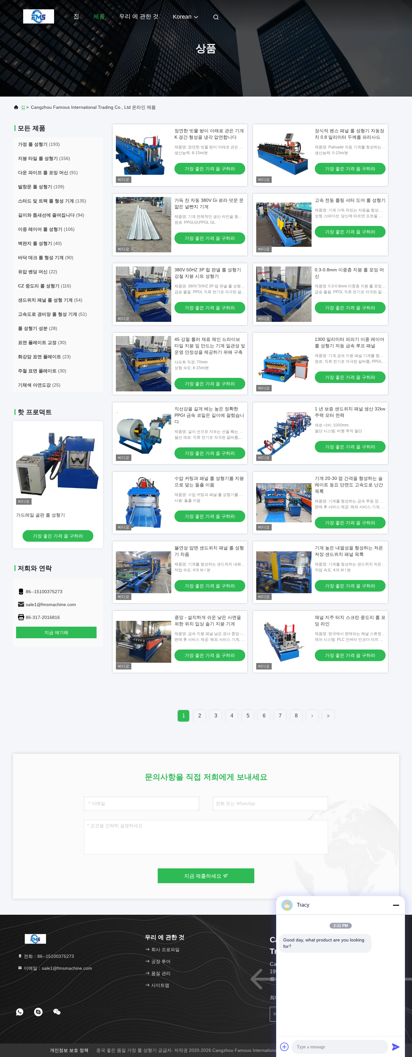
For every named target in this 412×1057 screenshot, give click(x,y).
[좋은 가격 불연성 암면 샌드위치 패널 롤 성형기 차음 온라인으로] (143, 572)
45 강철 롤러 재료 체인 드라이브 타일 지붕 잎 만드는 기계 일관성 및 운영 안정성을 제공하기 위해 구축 (209, 346)
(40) (40, 243)
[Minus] (396, 905)
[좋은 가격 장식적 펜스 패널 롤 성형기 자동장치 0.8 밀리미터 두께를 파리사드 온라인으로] (284, 155)
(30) (42, 342)
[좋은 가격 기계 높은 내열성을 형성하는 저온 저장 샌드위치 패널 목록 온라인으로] (284, 572)
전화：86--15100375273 (48, 956)
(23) (44, 356)
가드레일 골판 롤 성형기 (40, 515)
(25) (39, 385)
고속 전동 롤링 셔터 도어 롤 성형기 (350, 200)
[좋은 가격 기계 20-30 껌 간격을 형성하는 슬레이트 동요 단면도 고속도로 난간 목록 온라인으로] (284, 502)
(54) (50, 300)
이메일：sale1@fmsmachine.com (57, 968)
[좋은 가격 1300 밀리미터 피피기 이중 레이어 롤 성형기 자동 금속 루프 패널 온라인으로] (284, 363)
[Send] (396, 1047)
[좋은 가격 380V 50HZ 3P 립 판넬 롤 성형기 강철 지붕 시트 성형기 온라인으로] (143, 294)
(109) (41, 186)
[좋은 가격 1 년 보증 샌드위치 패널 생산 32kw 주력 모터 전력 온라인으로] (284, 433)
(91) (48, 172)
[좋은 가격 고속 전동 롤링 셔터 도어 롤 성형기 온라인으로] (284, 224)
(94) (51, 215)
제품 (99, 16)
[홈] (39, 16)
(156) (44, 158)
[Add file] (284, 1047)
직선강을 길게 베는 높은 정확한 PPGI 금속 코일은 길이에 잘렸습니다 (209, 415)
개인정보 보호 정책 (69, 1050)
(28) (37, 328)
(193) (39, 144)
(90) (45, 257)
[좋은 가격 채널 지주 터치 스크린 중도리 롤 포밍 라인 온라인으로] (284, 641)
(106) (46, 229)
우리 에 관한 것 (139, 16)
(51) (52, 314)
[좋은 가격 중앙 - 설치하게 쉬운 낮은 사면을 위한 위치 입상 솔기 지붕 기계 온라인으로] (143, 641)
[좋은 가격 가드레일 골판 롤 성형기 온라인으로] (58, 463)
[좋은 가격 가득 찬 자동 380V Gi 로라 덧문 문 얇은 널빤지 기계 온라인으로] (143, 224)
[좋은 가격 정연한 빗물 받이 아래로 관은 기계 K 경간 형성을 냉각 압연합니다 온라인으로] (143, 155)
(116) (44, 285)
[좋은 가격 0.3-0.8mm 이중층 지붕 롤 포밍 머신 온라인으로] (284, 294)
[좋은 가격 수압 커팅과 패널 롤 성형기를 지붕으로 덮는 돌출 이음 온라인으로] (143, 502)
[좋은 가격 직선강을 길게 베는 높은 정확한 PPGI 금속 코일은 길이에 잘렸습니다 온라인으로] (143, 433)
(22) (37, 271)
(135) (52, 200)
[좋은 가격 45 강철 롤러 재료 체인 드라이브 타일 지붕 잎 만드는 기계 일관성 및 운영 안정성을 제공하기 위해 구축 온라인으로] (143, 363)
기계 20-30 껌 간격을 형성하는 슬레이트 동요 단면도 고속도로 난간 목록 (349, 485)
